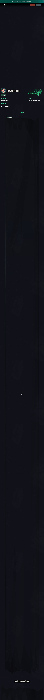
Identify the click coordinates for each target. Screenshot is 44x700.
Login (39, 5)
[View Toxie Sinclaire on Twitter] (10, 106)
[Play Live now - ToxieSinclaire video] (22, 393)
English (39, 100)
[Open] (42, 5)
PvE (31, 100)
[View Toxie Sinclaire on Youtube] (3, 106)
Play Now (32, 5)
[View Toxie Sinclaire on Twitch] (5, 106)
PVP (29, 100)
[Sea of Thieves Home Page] (15, 5)
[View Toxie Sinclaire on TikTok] (1, 106)
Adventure (35, 100)
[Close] (43, 0)
